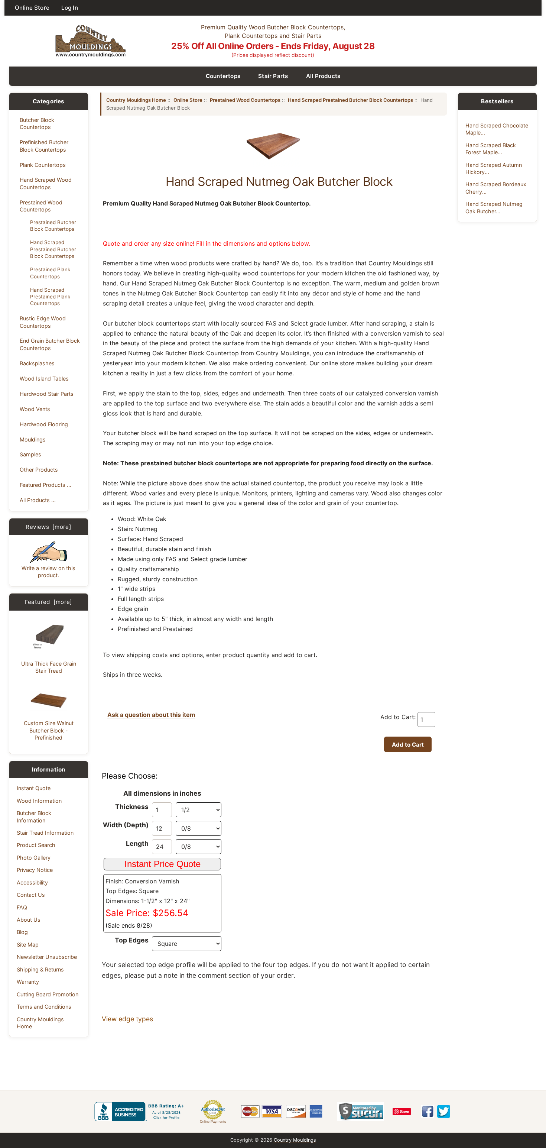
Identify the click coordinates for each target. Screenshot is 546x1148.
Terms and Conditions (44, 1006)
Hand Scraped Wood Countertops (46, 183)
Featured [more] (48, 601)
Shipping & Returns (40, 969)
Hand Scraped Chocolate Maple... (496, 129)
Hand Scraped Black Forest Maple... (490, 148)
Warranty (28, 982)
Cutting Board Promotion (47, 994)
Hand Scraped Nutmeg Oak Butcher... (494, 207)
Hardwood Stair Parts (47, 394)
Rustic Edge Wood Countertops (43, 322)
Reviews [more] (48, 526)
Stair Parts (273, 76)
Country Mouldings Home (40, 1022)
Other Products (39, 469)
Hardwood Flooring (44, 424)
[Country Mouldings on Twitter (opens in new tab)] (443, 1111)
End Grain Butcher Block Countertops (50, 344)
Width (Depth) (126, 825)
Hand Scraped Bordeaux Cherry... (495, 187)
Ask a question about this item (151, 714)
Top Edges (132, 940)
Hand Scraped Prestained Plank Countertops (50, 296)
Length (137, 843)
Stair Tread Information (45, 833)
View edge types (127, 1019)
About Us (28, 919)
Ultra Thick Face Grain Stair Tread (48, 667)
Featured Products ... (45, 485)
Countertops (223, 76)
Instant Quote (34, 788)
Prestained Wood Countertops (41, 206)
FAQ (22, 907)
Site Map (28, 944)
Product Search (36, 845)
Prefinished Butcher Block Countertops (44, 145)
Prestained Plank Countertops (50, 272)
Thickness (132, 807)
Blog (22, 932)
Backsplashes (37, 363)
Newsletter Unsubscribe (47, 957)
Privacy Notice (35, 870)
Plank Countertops (43, 165)
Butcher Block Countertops (37, 123)
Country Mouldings (295, 1140)
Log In (69, 7)
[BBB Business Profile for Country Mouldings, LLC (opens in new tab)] (140, 1111)
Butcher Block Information (34, 816)
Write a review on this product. (48, 571)
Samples (30, 454)
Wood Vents (35, 409)
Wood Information (39, 801)
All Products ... (38, 500)
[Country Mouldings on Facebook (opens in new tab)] (427, 1111)
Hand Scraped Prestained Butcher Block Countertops (53, 249)
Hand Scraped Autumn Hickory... (493, 168)
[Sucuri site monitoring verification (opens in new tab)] (360, 1111)
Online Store (32, 7)
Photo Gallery (34, 857)
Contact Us (31, 895)
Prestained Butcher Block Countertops (53, 225)
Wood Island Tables (44, 378)
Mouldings (33, 439)
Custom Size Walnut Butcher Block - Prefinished (49, 730)
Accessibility (32, 882)
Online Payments (213, 1121)
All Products (323, 76)
